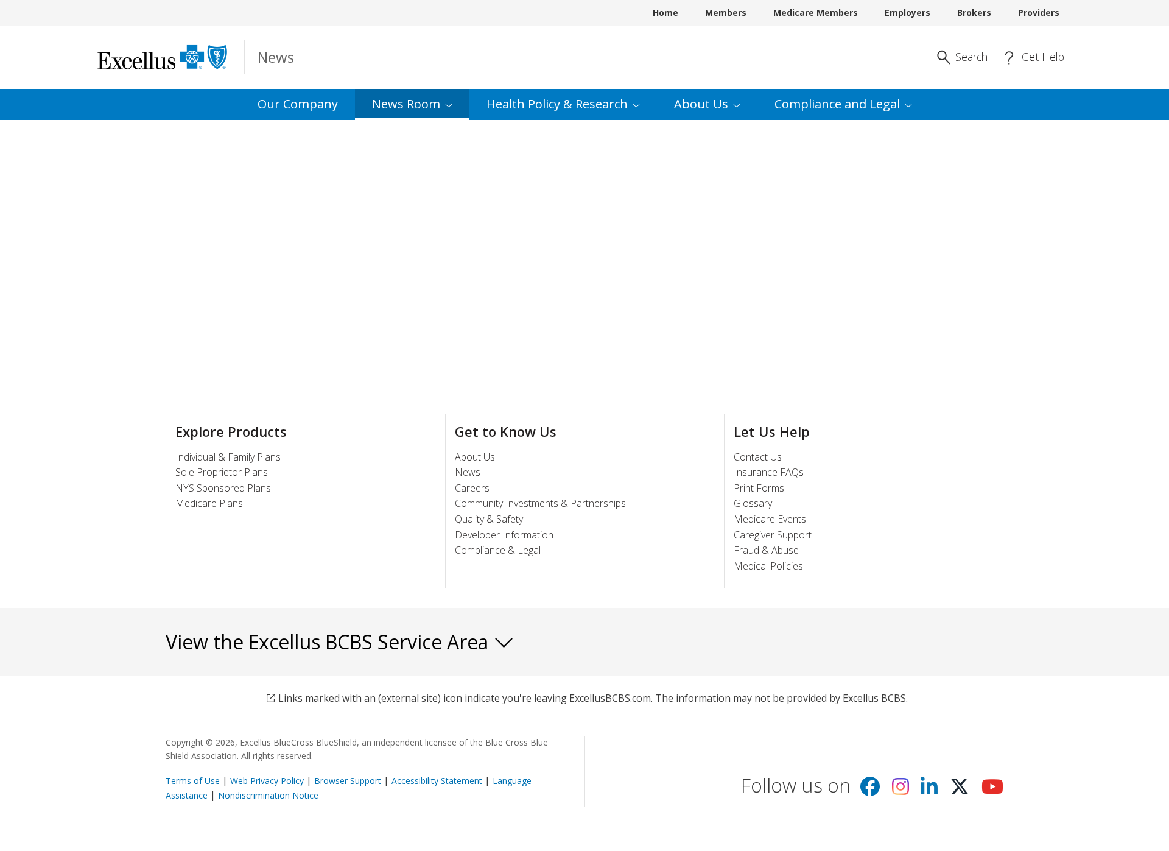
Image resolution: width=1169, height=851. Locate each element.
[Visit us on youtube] (992, 790)
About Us (475, 457)
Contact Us (758, 457)
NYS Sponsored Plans (223, 488)
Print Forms (759, 488)
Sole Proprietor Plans (221, 472)
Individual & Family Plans (228, 457)
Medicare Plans (209, 503)
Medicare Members (815, 12)
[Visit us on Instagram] (900, 790)
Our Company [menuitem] (298, 104)
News (467, 472)
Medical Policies (768, 566)
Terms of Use (193, 780)
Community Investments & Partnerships (540, 503)
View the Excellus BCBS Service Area (329, 642)
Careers (472, 488)
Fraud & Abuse (766, 550)
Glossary (753, 503)
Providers (1038, 12)
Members (725, 12)
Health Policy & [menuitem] (557, 104)
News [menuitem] (406, 104)
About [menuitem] (701, 104)
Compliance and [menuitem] (837, 104)
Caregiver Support (773, 535)
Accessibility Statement (436, 780)
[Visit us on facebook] (870, 790)
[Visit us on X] (959, 790)
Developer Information (504, 535)
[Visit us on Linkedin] (929, 790)
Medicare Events (770, 519)
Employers (907, 12)
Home (665, 12)
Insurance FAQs (769, 472)
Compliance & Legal (498, 550)
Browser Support (347, 780)
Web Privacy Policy (267, 780)
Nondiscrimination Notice (268, 795)
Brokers (974, 12)
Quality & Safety (489, 519)
